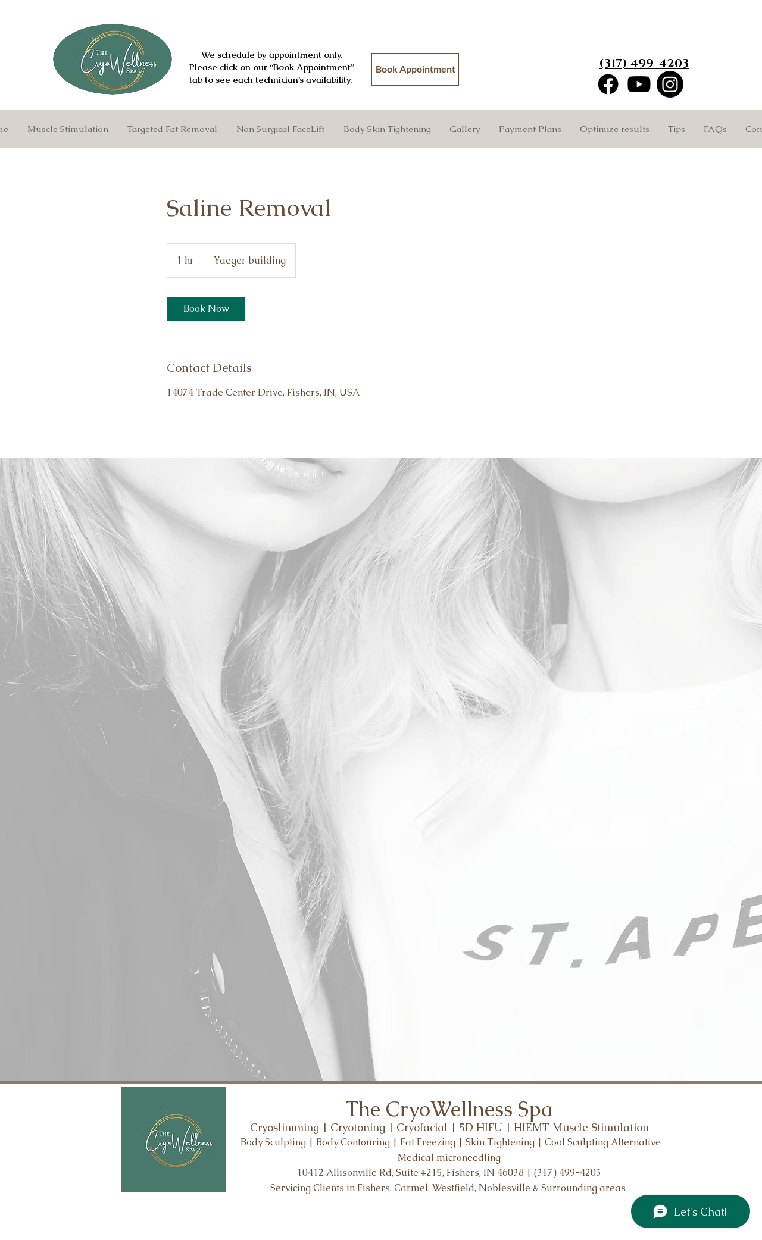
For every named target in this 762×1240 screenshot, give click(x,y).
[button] (171, 129)
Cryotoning (357, 1127)
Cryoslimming (284, 1127)
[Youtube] (639, 84)
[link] (206, 309)
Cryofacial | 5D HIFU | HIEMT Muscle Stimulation (522, 1127)
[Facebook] (608, 84)
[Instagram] (670, 84)
